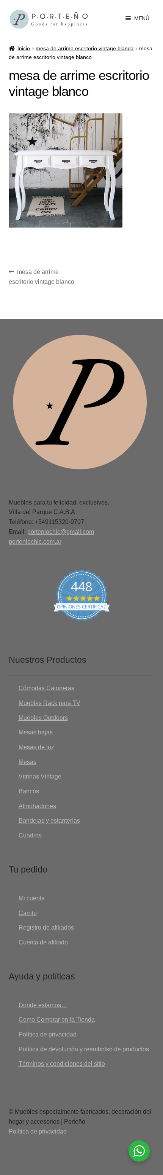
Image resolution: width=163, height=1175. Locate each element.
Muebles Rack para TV (49, 703)
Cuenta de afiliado (43, 942)
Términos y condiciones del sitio (62, 1063)
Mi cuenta (32, 898)
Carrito (28, 913)
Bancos (29, 791)
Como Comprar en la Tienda (57, 1019)
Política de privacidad (48, 1034)
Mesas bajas (36, 732)
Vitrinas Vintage (40, 776)
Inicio (23, 48)
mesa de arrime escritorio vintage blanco (84, 48)
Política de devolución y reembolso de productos (84, 1049)
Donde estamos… (43, 1005)
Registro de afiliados (46, 927)
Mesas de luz (36, 747)
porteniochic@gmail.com (60, 532)
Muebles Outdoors (43, 718)
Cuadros (30, 835)
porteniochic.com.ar (35, 541)
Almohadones (37, 806)
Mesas (27, 762)
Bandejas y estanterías (49, 820)
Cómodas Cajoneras (46, 688)
